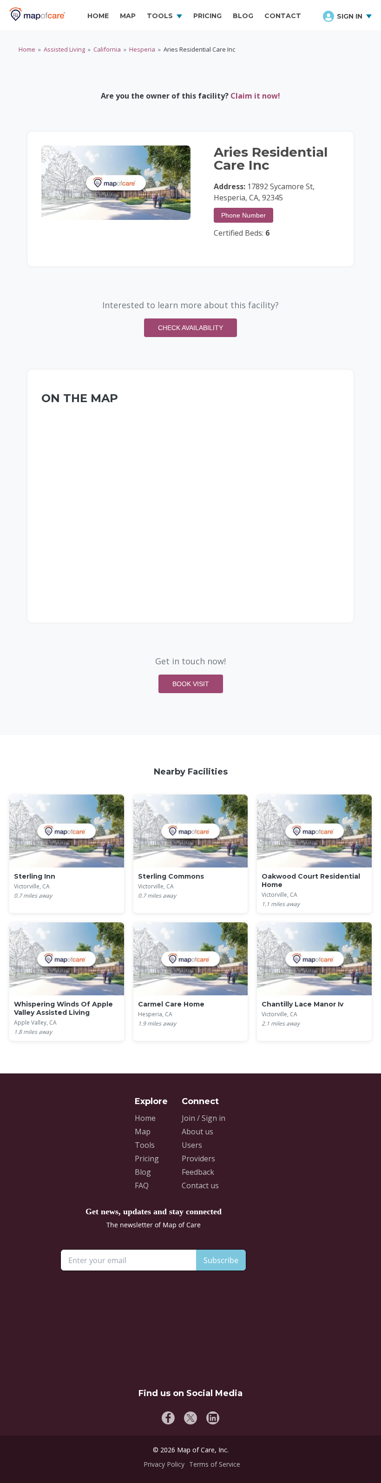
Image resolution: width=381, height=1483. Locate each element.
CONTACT (282, 16)
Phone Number (243, 215)
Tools (145, 1145)
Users (192, 1145)
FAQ (142, 1185)
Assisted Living (64, 49)
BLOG (243, 16)
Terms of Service (214, 1464)
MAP (128, 16)
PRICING (207, 16)
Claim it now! (255, 96)
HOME (98, 16)
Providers (198, 1158)
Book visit (190, 684)
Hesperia (142, 49)
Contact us (200, 1185)
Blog (143, 1172)
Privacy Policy (164, 1464)
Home (27, 49)
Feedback (198, 1172)
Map (143, 1131)
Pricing (147, 1158)
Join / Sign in (203, 1118)
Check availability (190, 327)
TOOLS (160, 16)
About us (197, 1131)
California (107, 49)
